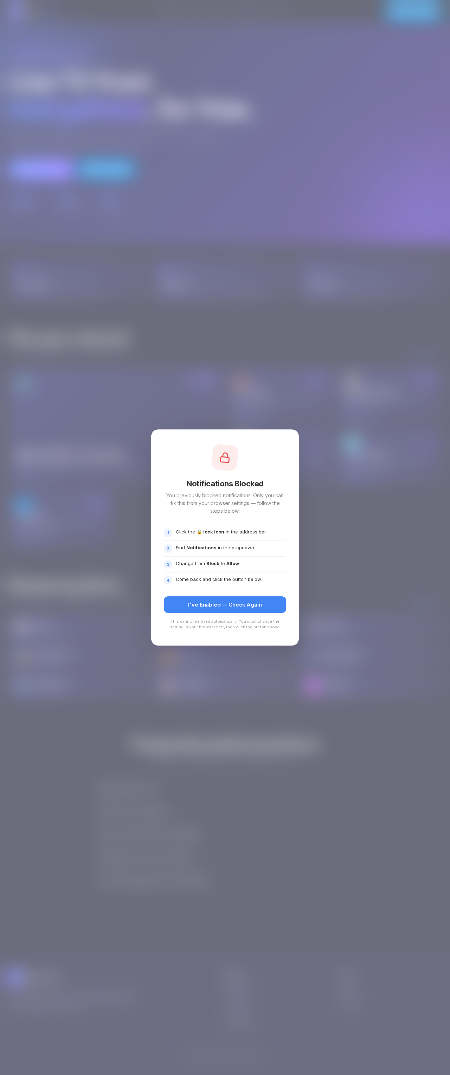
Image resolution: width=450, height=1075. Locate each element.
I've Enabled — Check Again (225, 604)
